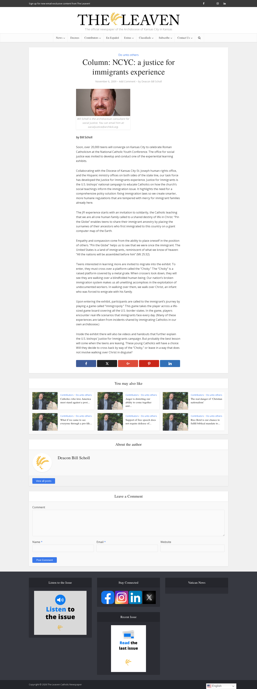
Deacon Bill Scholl (151, 81)
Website (165, 542)
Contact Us (183, 37)
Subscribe (164, 37)
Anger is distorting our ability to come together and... (138, 402)
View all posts (43, 481)
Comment (38, 507)
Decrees (74, 37)
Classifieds (145, 37)
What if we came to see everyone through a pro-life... (76, 421)
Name (37, 542)
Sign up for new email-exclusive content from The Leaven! (59, 3)
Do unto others (128, 55)
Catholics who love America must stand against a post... (75, 400)
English (216, 685)
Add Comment (127, 81)
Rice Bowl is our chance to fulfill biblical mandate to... (205, 421)
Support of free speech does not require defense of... (141, 421)
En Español (112, 37)
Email (101, 542)
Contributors (91, 37)
